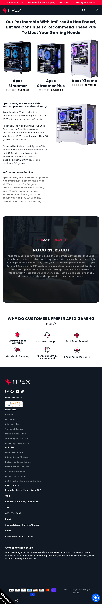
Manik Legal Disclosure (17, 443)
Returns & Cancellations (18, 462)
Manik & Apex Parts (15, 433)
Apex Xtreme (84, 80)
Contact (10, 414)
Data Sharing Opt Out (17, 466)
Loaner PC (10, 419)
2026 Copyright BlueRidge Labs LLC (76, 591)
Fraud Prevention (14, 452)
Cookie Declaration (15, 471)
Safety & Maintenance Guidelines (23, 481)
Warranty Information (17, 438)
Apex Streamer (17, 83)
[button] (8, 596)
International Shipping (17, 457)
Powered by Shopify (13, 397)
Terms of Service (14, 429)
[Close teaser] (16, 600)
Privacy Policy (12, 424)
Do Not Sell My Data (16, 476)
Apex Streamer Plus (51, 83)
